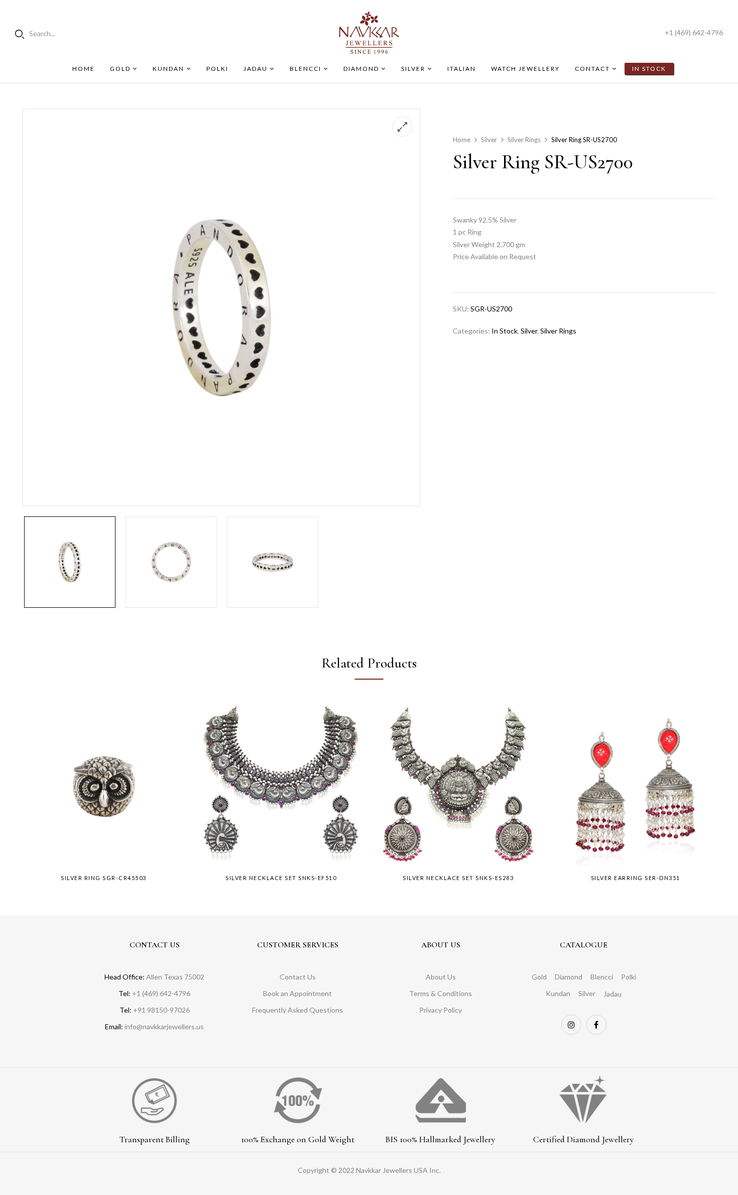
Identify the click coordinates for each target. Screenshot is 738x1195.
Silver (489, 140)
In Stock (504, 331)
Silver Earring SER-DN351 (635, 878)
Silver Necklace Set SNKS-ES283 (458, 878)
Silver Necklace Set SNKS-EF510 (280, 878)
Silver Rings (524, 140)
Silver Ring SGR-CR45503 (104, 878)
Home (461, 140)
